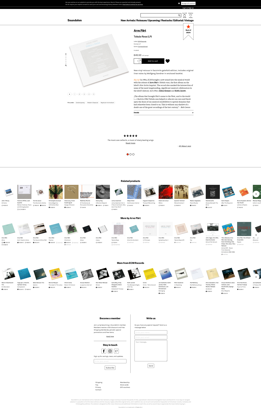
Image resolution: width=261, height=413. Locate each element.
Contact (98, 390)
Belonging (162, 291)
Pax (191, 240)
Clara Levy (67, 200)
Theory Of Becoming (149, 203)
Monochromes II (179, 203)
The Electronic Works (39, 203)
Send (151, 366)
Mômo (160, 203)
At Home (4, 203)
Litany (98, 240)
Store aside (124, 385)
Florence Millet (22, 200)
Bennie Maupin (53, 282)
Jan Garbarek (163, 282)
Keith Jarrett (131, 282)
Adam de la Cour (164, 200)
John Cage (209, 238)
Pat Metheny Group (196, 285)
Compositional (143, 46)
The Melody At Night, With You (133, 286)
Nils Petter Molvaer (101, 282)
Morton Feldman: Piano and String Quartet (24, 206)
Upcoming (154, 20)
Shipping (98, 382)
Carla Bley (115, 282)
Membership (124, 382)
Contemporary (80, 102)
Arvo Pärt (140, 30)
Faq (96, 385)
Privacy (98, 387)
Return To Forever (69, 285)
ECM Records (142, 41)
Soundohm (74, 20)
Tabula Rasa (115, 240)
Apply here (110, 336)
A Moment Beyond (101, 203)
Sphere (35, 285)
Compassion (21, 287)
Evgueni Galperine (148, 200)
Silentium (67, 240)
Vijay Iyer (20, 282)
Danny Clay (99, 200)
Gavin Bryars (225, 200)
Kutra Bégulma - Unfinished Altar (54, 204)
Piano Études (194, 203)
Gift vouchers (125, 387)
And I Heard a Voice (23, 240)
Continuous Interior (133, 203)
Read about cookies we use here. (132, 4)
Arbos (82, 240)
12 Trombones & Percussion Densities (86, 204)
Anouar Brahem (85, 282)
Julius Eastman (116, 200)
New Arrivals (128, 20)
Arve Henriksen (242, 282)
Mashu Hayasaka (195, 200)
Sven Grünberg (226, 242)
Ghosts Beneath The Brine (212, 204)
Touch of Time (241, 287)
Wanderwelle (210, 200)
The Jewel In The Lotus (55, 285)
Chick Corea (68, 282)
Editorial (178, 20)
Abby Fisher (130, 200)
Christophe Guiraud (55, 200)
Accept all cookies (188, 3)
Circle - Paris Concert (149, 285)
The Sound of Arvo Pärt (40, 240)
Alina (3, 240)
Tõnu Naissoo (225, 238)
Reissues (141, 20)
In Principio (146, 240)
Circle (145, 282)
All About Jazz (185, 146)
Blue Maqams (225, 291)
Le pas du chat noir (86, 285)
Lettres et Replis (242, 205)
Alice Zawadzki (210, 282)
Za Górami (209, 289)
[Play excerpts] (69, 94)
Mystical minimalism (107, 102)
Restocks (166, 20)
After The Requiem (227, 203)
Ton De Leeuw (37, 200)
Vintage (189, 20)
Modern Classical (92, 102)
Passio (239, 242)
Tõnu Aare (229, 244)
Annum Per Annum (211, 242)
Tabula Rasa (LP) (179, 240)
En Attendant (6, 287)
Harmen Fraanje (242, 284)
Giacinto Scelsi (210, 240)
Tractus (51, 240)
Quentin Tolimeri (179, 200)
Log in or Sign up (188, 8)
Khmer (98, 285)
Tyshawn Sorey (21, 284)
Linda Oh (26, 282)
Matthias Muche (85, 200)
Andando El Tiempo (117, 289)
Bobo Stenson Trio (38, 282)
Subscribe (110, 368)
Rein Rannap (228, 240)
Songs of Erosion (69, 205)
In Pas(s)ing (178, 285)
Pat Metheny (194, 282)
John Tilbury (5, 200)
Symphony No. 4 (163, 240)
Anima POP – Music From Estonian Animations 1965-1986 (228, 250)
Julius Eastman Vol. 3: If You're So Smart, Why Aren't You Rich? (118, 205)
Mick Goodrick (178, 282)
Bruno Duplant (241, 200)
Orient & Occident (132, 240)
